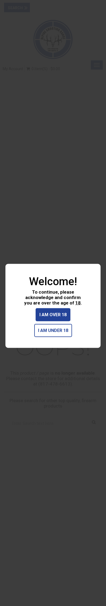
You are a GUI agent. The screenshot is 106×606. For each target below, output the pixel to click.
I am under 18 (53, 330)
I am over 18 (53, 314)
